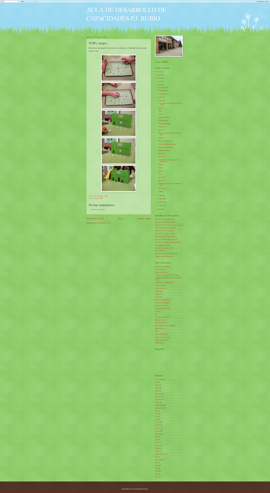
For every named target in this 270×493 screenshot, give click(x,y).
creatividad (158, 396)
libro (156, 440)
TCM (101, 198)
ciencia (157, 385)
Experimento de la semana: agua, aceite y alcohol (170, 104)
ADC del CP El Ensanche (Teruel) (165, 219)
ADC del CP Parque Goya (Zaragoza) (166, 236)
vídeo (156, 477)
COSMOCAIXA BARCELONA (164, 282)
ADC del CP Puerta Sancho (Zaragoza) (166, 239)
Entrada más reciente (95, 218)
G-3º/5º (157, 422)
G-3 (156, 419)
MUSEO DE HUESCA (161, 323)
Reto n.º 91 (162, 180)
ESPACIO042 (159, 294)
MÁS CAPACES (160, 251)
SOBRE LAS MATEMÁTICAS (164, 256)
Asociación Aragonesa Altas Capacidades (167, 275)
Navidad (157, 448)
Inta (156, 314)
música (157, 442)
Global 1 (161, 114)
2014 (159, 75)
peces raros (158, 460)
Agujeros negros (160, 269)
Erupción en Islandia (165, 124)
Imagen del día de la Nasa (162, 308)
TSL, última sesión (164, 117)
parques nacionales (160, 454)
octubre (161, 94)
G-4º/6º (157, 425)
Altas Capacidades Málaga (162, 245)
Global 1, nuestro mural (165, 141)
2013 (159, 78)
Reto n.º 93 (162, 157)
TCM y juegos (163, 188)
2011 (159, 85)
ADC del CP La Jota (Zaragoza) (164, 231)
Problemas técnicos (164, 150)
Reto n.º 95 (162, 130)
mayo (161, 100)
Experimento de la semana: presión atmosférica (169, 161)
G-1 (156, 414)
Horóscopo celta (163, 120)
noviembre (162, 91)
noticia (157, 451)
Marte (157, 331)
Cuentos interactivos (161, 288)
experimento (158, 408)
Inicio (120, 218)
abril (160, 195)
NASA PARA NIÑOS (161, 334)
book (156, 382)
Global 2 (161, 108)
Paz (156, 457)
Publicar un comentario (98, 209)
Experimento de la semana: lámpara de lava (170, 184)
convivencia (158, 394)
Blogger (145, 489)
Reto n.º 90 (162, 177)
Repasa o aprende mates (162, 340)
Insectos (157, 311)
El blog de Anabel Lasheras (163, 300)
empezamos (158, 399)
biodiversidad (159, 379)
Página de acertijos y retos (162, 337)
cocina (157, 388)
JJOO (156, 437)
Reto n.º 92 (162, 154)
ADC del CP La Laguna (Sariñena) (165, 234)
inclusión (157, 434)
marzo (161, 199)
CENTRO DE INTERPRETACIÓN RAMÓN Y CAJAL (168, 279)
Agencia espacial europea (162, 266)
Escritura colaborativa (161, 305)
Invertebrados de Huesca (162, 317)
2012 (159, 81)
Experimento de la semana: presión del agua (170, 134)
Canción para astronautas (166, 147)
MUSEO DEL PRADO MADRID (165, 326)
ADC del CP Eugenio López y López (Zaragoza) (169, 225)
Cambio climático (160, 285)
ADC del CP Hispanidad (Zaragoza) (165, 228)
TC (156, 468)
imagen (97, 198)
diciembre (162, 87)
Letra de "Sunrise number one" (168, 144)
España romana (159, 405)
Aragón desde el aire (161, 272)
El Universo (158, 297)
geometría (158, 428)
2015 (159, 72)
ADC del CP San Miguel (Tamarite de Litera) (168, 242)
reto (156, 465)
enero (161, 205)
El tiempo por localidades (162, 303)
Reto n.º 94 (162, 127)
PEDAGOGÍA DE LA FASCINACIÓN (166, 254)
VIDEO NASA (159, 343)
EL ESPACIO (159, 291)
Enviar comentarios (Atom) (103, 223)
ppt (156, 463)
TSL (160, 174)
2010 (159, 209)
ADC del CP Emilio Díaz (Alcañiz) (165, 222)
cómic (157, 391)
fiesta (156, 411)
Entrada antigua (144, 218)
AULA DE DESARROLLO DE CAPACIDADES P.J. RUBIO (126, 13)
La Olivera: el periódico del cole (164, 248)
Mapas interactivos (160, 328)
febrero (161, 202)
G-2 (156, 417)
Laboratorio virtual (160, 320)
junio (161, 97)
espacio (157, 402)
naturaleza (158, 445)
